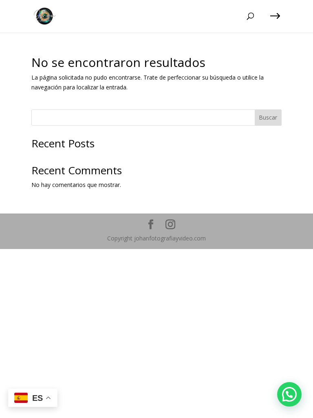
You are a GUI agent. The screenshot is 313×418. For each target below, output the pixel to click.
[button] (289, 394)
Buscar (268, 117)
